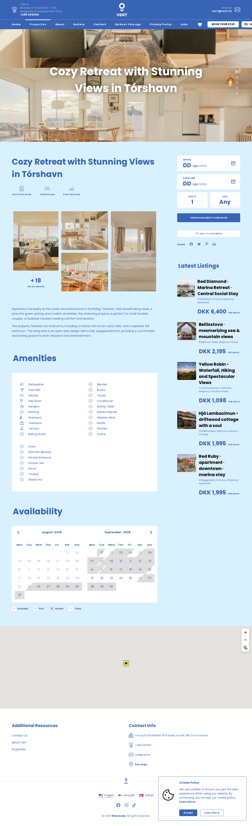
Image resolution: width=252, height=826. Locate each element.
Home (16, 24)
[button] (126, 663)
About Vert (19, 742)
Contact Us (19, 735)
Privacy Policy (161, 24)
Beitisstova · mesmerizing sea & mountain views (219, 330)
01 (237, 69)
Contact (100, 24)
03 (237, 82)
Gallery (79, 24)
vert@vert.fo (222, 11)
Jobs (184, 24)
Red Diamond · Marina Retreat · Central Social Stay (217, 287)
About (60, 24)
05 (237, 93)
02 (236, 77)
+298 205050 (29, 15)
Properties (38, 24)
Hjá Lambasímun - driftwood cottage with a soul (218, 419)
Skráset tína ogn (128, 24)
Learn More (187, 802)
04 (237, 88)
